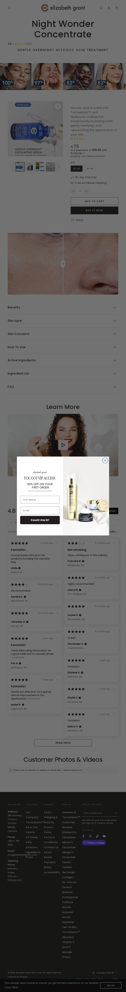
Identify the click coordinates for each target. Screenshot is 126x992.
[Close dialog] (105, 460)
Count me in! (40, 520)
